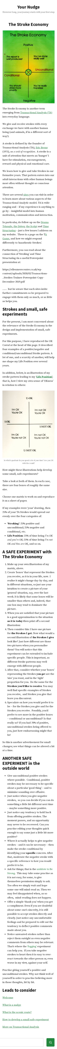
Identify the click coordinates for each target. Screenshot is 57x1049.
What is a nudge (11, 1005)
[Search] (51, 1042)
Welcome (7, 997)
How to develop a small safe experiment (25, 1019)
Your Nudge (28, 7)
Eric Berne (42, 147)
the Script (31, 226)
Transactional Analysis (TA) (36, 112)
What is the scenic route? (17, 1012)
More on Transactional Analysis (20, 1027)
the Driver (19, 226)
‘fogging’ (32, 946)
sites (26, 194)
